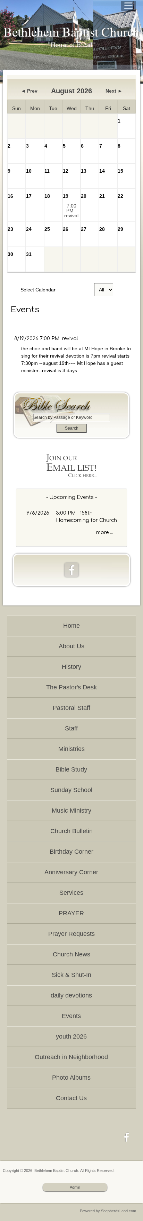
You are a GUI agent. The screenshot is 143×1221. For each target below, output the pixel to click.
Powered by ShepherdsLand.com (108, 1211)
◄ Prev (29, 91)
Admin (75, 1187)
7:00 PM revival (71, 210)
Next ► (114, 91)
